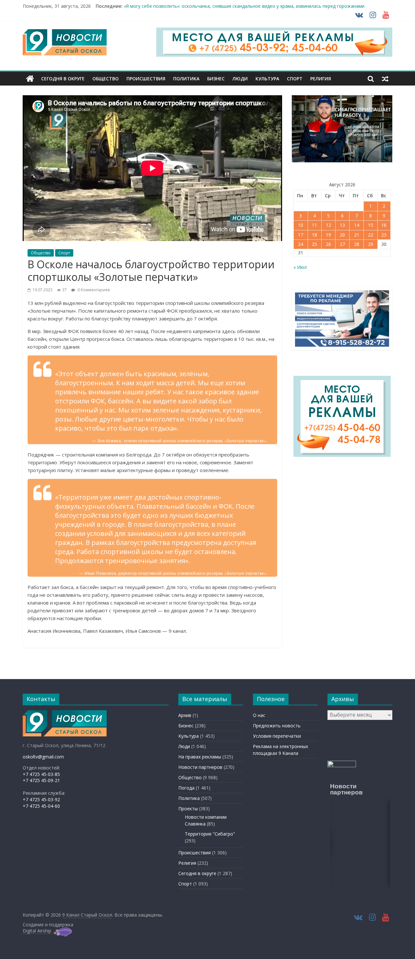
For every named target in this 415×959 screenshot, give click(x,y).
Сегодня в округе (63, 78)
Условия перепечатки (277, 736)
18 (314, 235)
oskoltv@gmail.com (43, 757)
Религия (320, 78)
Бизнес (216, 78)
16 (383, 225)
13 (342, 225)
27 (342, 244)
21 (356, 235)
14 (356, 225)
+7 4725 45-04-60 (41, 806)
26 (328, 244)
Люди (240, 78)
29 (370, 244)
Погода (186, 788)
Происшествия (145, 78)
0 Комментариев (93, 290)
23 (383, 235)
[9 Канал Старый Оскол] (30, 79)
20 (342, 235)
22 (370, 235)
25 (314, 244)
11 (314, 225)
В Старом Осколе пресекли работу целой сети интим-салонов (193, 6)
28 (356, 244)
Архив (184, 715)
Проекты (188, 808)
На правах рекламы (199, 757)
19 (328, 235)
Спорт (294, 78)
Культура (267, 78)
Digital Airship (37, 931)
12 (328, 225)
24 (300, 244)
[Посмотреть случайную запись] (385, 79)
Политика (186, 78)
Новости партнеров (200, 767)
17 (300, 235)
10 (300, 225)
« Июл (300, 267)
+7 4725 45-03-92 (41, 799)
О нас (259, 715)
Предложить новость (277, 725)
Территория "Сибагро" (210, 834)
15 (370, 225)
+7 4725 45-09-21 (41, 780)
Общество (105, 78)
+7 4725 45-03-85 (41, 774)
